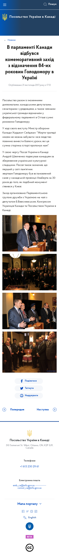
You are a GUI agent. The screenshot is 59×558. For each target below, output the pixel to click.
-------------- (40, 485)
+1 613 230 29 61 (29, 466)
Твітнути (29, 388)
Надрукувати (31, 395)
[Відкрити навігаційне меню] (4, 4)
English (32, 517)
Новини (12, 40)
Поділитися (31, 381)
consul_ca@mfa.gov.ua (29, 488)
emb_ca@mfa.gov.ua (23, 485)
